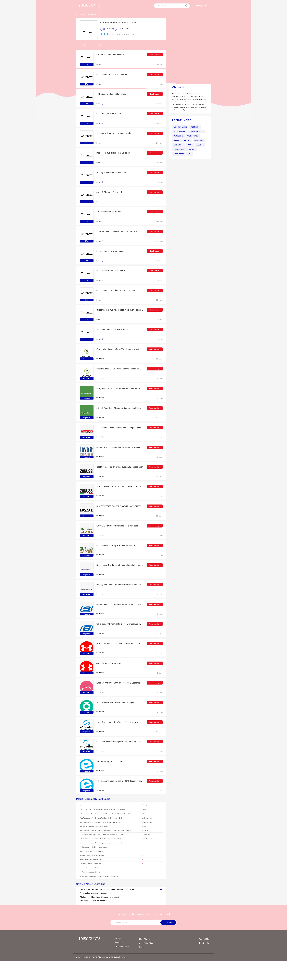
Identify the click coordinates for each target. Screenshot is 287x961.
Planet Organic (180, 131)
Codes (83, 45)
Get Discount (154, 55)
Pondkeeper (179, 154)
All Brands (85, 15)
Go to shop (99, 358)
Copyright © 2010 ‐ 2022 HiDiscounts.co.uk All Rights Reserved (101, 957)
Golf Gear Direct (180, 127)
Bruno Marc (199, 140)
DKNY (190, 145)
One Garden (179, 145)
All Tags (118, 939)
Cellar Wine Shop (146, 943)
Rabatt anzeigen (154, 349)
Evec (189, 154)
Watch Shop (178, 136)
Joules (176, 140)
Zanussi (200, 145)
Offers (99, 45)
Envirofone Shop (196, 131)
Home (78, 15)
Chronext (97, 15)
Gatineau (143, 947)
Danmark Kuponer (122, 946)
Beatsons (191, 149)
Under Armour (192, 136)
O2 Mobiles (195, 127)
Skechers (186, 140)
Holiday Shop (201, 6)
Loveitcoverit (179, 149)
